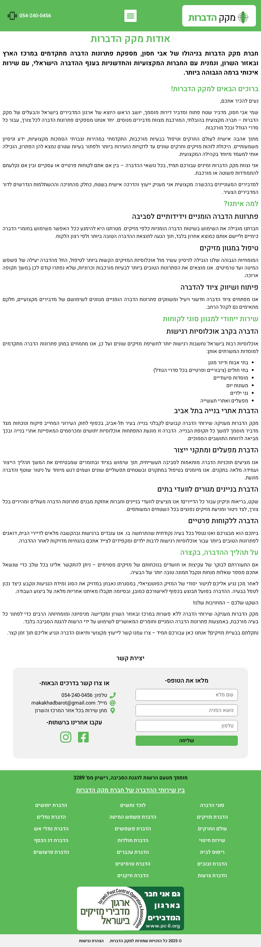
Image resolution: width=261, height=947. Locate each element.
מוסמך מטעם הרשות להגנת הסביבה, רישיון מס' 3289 (130, 777)
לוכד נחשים (133, 805)
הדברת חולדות (133, 840)
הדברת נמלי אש (51, 828)
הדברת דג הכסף (51, 840)
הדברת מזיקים (212, 817)
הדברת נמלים (51, 817)
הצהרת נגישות (91, 941)
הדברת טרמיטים (132, 864)
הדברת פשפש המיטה (132, 817)
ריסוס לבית (212, 852)
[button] (130, 16)
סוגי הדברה (212, 805)
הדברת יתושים (51, 805)
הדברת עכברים (133, 852)
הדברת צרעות (212, 875)
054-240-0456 (35, 15)
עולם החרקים (212, 828)
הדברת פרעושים (51, 852)
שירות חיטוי (212, 840)
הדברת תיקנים (133, 875)
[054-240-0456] (12, 15)
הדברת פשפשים (133, 828)
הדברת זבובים (212, 864)
